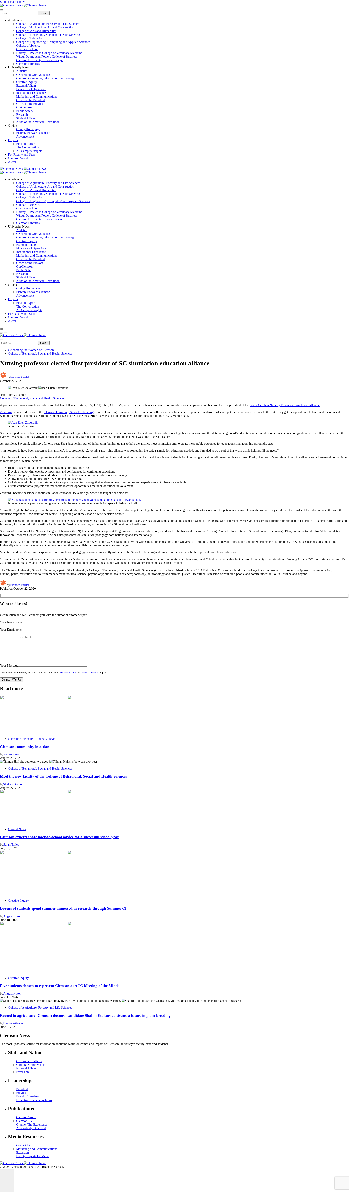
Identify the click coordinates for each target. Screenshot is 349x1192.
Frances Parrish (20, 377)
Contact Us (23, 1145)
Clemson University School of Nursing (69, 412)
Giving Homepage (28, 129)
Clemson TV (24, 1121)
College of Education (29, 38)
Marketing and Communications (36, 96)
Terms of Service (90, 672)
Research (22, 114)
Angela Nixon (12, 916)
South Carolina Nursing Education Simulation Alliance (285, 405)
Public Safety (24, 111)
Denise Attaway (13, 1023)
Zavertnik (6, 412)
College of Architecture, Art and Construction (45, 27)
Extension (22, 1072)
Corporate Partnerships (30, 1064)
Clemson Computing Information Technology (45, 78)
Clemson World (18, 158)
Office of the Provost (29, 103)
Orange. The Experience (31, 1124)
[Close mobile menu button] (1, 10)
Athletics (21, 71)
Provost (21, 1092)
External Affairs (26, 85)
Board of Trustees (27, 1096)
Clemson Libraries (28, 63)
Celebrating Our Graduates (33, 74)
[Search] (1, 329)
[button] (1, 332)
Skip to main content (13, 1)
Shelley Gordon (13, 784)
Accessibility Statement (31, 1128)
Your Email (7, 629)
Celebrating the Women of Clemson (31, 350)
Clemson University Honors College (39, 60)
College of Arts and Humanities (36, 31)
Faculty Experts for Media (32, 1156)
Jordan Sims (11, 754)
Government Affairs (29, 1061)
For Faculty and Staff (21, 154)
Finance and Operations (31, 89)
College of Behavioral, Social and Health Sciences (48, 34)
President (22, 1089)
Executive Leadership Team (34, 1100)
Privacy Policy (68, 672)
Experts (13, 140)
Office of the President (30, 100)
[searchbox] (18, 13)
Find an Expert (25, 143)
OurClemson (24, 107)
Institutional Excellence (31, 93)
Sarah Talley (11, 844)
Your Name (7, 622)
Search (44, 13)
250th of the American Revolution (38, 122)
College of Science (28, 45)
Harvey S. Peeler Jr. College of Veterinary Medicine (49, 53)
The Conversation (27, 147)
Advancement (25, 136)
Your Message (9, 665)
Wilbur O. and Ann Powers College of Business (46, 56)
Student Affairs (25, 118)
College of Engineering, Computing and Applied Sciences (53, 42)
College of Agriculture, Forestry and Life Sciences (48, 23)
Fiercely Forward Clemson (33, 132)
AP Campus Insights (29, 151)
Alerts (12, 162)
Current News (17, 829)
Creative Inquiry (26, 82)
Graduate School (27, 49)
